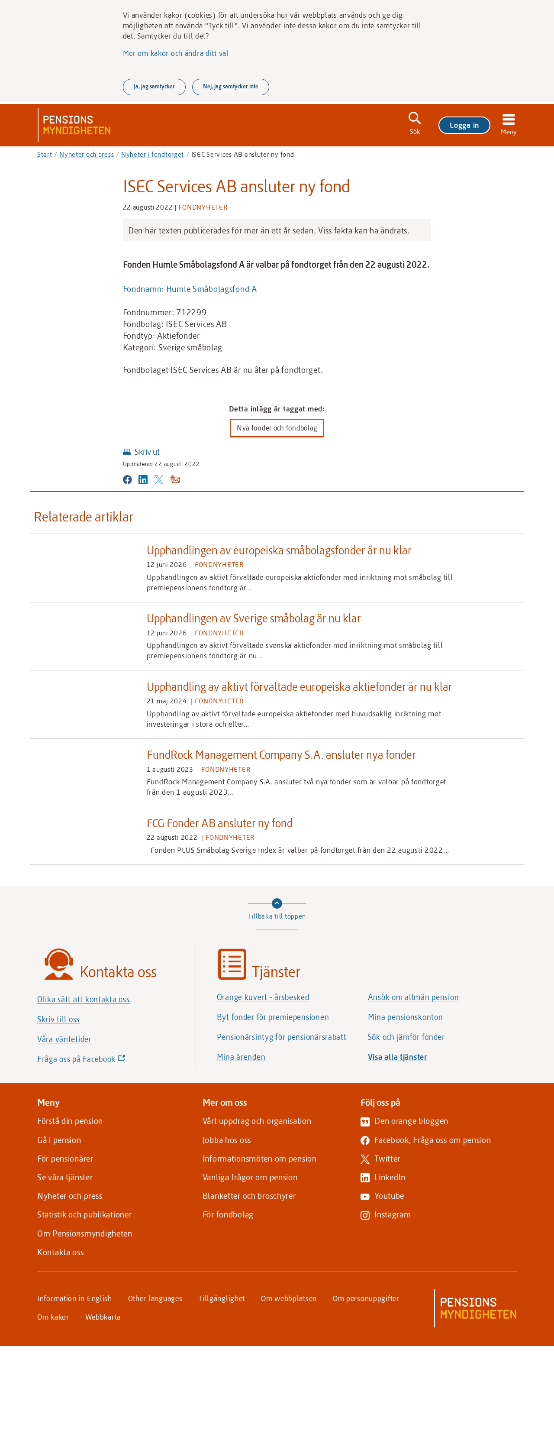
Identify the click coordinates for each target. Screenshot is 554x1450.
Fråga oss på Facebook (96, 1061)
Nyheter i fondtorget (152, 154)
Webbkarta (103, 1316)
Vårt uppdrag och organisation (257, 1120)
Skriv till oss (58, 1019)
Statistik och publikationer (84, 1214)
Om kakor (53, 1316)
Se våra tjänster (65, 1177)
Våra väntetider (64, 1039)
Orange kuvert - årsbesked (263, 997)
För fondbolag (228, 1214)
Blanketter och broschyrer (249, 1195)
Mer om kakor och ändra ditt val (176, 53)
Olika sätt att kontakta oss (83, 999)
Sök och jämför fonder (406, 1037)
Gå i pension (59, 1139)
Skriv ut (147, 451)
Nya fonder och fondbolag (277, 427)
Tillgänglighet (221, 1298)
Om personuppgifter (366, 1298)
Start (44, 154)
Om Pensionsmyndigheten (84, 1233)
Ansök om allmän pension (413, 997)
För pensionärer (65, 1158)
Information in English (74, 1298)
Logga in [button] (464, 124)
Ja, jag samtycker (154, 86)
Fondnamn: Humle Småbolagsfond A (190, 288)
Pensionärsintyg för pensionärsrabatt (282, 1037)
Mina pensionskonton (405, 1017)
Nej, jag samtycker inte (230, 86)
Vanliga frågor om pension (250, 1177)
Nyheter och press (86, 154)
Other (155, 1298)
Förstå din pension (70, 1120)
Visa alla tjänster (397, 1057)
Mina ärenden (241, 1057)
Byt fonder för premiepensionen (273, 1017)
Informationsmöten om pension (260, 1158)
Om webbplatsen (289, 1298)
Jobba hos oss (227, 1139)
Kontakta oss (60, 1251)
